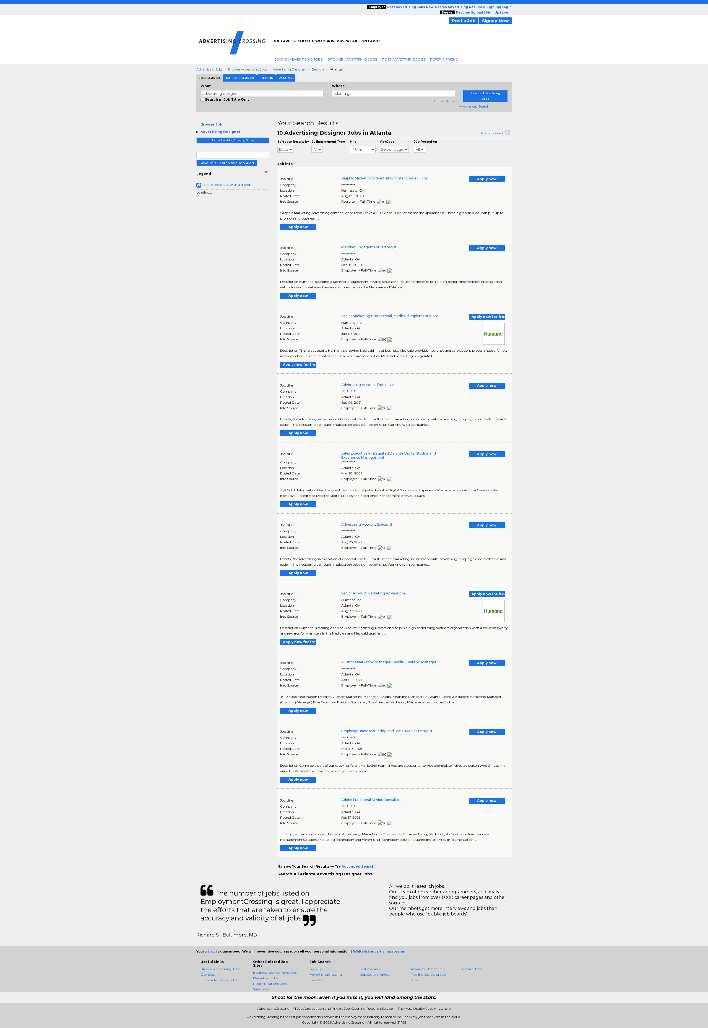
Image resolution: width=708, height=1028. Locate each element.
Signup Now (495, 20)
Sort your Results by (293, 141)
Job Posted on (425, 141)
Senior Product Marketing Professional (374, 593)
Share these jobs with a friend (227, 184)
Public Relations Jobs (270, 984)
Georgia (317, 69)
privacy (210, 951)
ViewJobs (387, 141)
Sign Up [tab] (266, 78)
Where (338, 86)
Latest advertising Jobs (219, 980)
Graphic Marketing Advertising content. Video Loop (384, 178)
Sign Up (316, 969)
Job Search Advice (374, 974)
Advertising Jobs (209, 69)
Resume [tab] (285, 78)
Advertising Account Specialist (366, 524)
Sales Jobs (261, 989)
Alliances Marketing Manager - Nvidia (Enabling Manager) (389, 662)
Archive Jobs (471, 969)
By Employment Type (328, 141)
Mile (353, 141)
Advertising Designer (289, 69)
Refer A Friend (444, 59)
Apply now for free (488, 317)
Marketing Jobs (265, 978)
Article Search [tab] (239, 78)
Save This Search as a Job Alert (226, 163)
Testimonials (370, 969)
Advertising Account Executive (367, 385)
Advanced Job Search (428, 969)
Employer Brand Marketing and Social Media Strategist (387, 731)
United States (444, 101)
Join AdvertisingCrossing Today (233, 140)
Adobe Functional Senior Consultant (371, 800)
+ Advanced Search (474, 106)
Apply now (486, 179)
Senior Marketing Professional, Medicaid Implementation (389, 316)
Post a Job (464, 20)
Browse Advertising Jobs (352, 59)
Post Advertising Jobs (403, 59)
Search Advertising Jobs (298, 59)
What (206, 86)
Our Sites (208, 974)
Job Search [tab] (209, 78)
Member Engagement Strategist (369, 247)
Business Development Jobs (275, 972)
